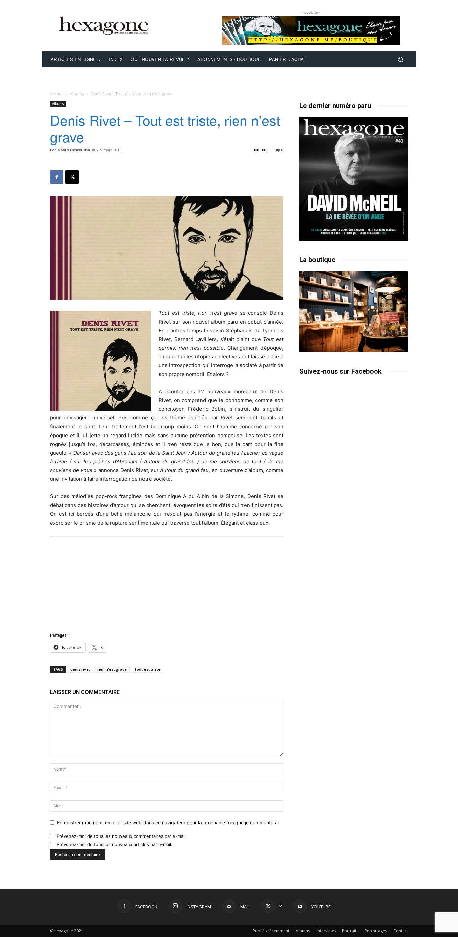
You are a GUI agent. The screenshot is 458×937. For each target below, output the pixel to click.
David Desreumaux (76, 149)
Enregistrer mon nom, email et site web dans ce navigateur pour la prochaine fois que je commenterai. (168, 822)
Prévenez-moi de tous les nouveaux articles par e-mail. (114, 844)
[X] (72, 177)
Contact (400, 931)
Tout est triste (147, 669)
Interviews (326, 931)
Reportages (376, 931)
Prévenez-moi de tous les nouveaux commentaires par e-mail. (122, 836)
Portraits (350, 931)
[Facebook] (56, 177)
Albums (77, 94)
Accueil (56, 94)
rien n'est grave (112, 669)
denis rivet (80, 669)
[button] (400, 59)
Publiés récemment (271, 931)
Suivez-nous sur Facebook (340, 371)
